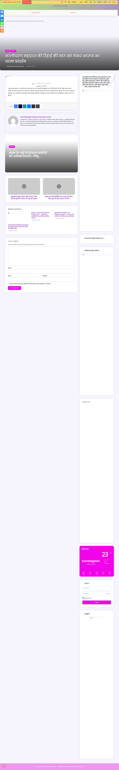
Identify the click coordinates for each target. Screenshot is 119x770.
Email (10, 276)
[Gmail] (2, 27)
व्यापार (81, 2)
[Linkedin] (2, 19)
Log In (96, 602)
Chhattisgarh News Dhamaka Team (15, 66)
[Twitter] (2, 16)
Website (45, 276)
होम (62, 2)
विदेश (69, 2)
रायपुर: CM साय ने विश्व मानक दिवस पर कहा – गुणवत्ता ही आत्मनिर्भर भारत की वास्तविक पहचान (40, 215)
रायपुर (12, 21)
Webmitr (81, 767)
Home (7, 21)
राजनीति (105, 2)
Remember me (88, 598)
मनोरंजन (86, 2)
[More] (2, 31)
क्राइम (91, 2)
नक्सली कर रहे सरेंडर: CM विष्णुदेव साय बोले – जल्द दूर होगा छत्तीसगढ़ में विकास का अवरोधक (64, 214)
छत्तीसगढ (74, 2)
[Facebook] (2, 12)
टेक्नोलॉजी (99, 2)
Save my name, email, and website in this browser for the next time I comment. (29, 284)
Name (10, 268)
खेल (95, 2)
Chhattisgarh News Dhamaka (65, 767)
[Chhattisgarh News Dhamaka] (59, 6)
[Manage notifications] (4, 765)
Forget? (108, 594)
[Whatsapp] (2, 23)
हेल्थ (109, 2)
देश (65, 2)
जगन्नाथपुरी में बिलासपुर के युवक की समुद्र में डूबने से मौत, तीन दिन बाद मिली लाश (18, 226)
